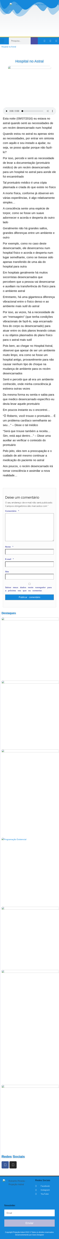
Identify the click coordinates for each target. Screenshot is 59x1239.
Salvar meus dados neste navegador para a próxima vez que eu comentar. (28, 589)
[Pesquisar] (34, 40)
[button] (2, 40)
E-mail (9, 559)
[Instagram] (50, 41)
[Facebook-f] (44, 41)
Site (7, 571)
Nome (9, 547)
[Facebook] (5, 1164)
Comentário (12, 511)
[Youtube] (56, 41)
